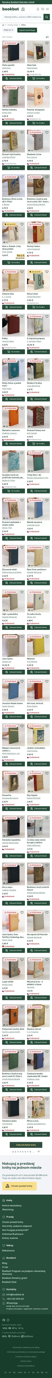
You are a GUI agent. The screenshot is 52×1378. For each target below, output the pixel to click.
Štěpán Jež (6, 662)
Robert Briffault (34, 798)
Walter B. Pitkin (8, 480)
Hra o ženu (7, 887)
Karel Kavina (32, 68)
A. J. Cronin (6, 297)
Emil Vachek (32, 433)
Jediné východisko (36, 748)
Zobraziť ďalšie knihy (26, 1145)
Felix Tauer (6, 389)
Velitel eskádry (9, 110)
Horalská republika (11, 840)
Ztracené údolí (9, 569)
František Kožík (33, 525)
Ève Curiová (32, 157)
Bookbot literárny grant (14, 1278)
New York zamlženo (36, 569)
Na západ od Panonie (37, 934)
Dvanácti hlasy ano (36, 430)
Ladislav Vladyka (9, 890)
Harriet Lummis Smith (11, 1032)
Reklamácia (8, 1250)
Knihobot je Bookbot (26, 1366)
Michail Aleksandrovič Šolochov (38, 478)
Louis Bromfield (8, 157)
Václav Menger (8, 706)
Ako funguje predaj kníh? (15, 1230)
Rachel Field (7, 985)
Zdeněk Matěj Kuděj (10, 843)
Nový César (32, 294)
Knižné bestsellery (12, 1205)
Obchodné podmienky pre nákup (25, 1347)
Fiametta (6, 795)
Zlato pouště (8, 65)
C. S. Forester (32, 1032)
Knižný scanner (10, 1238)
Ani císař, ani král (35, 703)
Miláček (31, 659)
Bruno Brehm (32, 706)
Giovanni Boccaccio (10, 798)
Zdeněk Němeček (34, 572)
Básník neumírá (34, 522)
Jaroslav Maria (8, 341)
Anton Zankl (7, 940)
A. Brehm (5, 205)
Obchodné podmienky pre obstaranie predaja (26, 1352)
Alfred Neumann (34, 297)
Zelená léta (8, 294)
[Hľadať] (46, 17)
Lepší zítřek (7, 982)
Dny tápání (32, 795)
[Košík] (42, 9)
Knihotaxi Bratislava (12, 1234)
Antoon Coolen (33, 113)
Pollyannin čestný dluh (13, 1029)
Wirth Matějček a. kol (11, 754)
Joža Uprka (7, 659)
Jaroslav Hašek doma (12, 703)
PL (47, 1372)
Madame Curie (34, 154)
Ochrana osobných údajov (26, 1357)
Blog (4, 1263)
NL (33, 1372)
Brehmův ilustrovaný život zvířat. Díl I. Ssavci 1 (38, 201)
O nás (5, 1267)
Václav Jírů (31, 617)
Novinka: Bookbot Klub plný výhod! (18, 2)
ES (25, 1372)
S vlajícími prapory (36, 338)
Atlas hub (31, 65)
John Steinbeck (33, 249)
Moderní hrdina (34, 383)
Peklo (5, 338)
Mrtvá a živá (32, 1121)
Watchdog (7, 1209)
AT (10, 1372)
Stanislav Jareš (33, 1079)
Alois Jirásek (7, 252)
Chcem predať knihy (12, 1222)
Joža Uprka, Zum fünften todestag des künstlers (12, 937)
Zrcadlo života (34, 614)
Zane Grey (6, 68)
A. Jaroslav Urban (34, 341)
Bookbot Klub (9, 1282)
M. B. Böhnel (32, 662)
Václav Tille (7, 528)
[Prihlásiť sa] (37, 9)
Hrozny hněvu (33, 246)
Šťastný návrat (34, 1029)
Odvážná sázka (9, 1121)
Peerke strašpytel (36, 110)
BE (42, 1372)
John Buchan (7, 1124)
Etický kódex (26, 1361)
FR (38, 1372)
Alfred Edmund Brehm (36, 205)
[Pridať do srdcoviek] (22, 43)
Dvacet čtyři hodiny (11, 154)
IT (29, 1372)
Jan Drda (30, 987)
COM (20, 1372)
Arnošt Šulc (6, 113)
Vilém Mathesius (34, 845)
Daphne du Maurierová (36, 1124)
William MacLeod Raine (11, 572)
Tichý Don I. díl (34, 475)
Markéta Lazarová (11, 430)
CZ (5, 1372)
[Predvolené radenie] (47, 37)
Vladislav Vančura (9, 433)
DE (14, 1372)
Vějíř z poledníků (10, 614)
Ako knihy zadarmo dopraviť (17, 1226)
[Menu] (47, 9)
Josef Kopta (32, 751)
